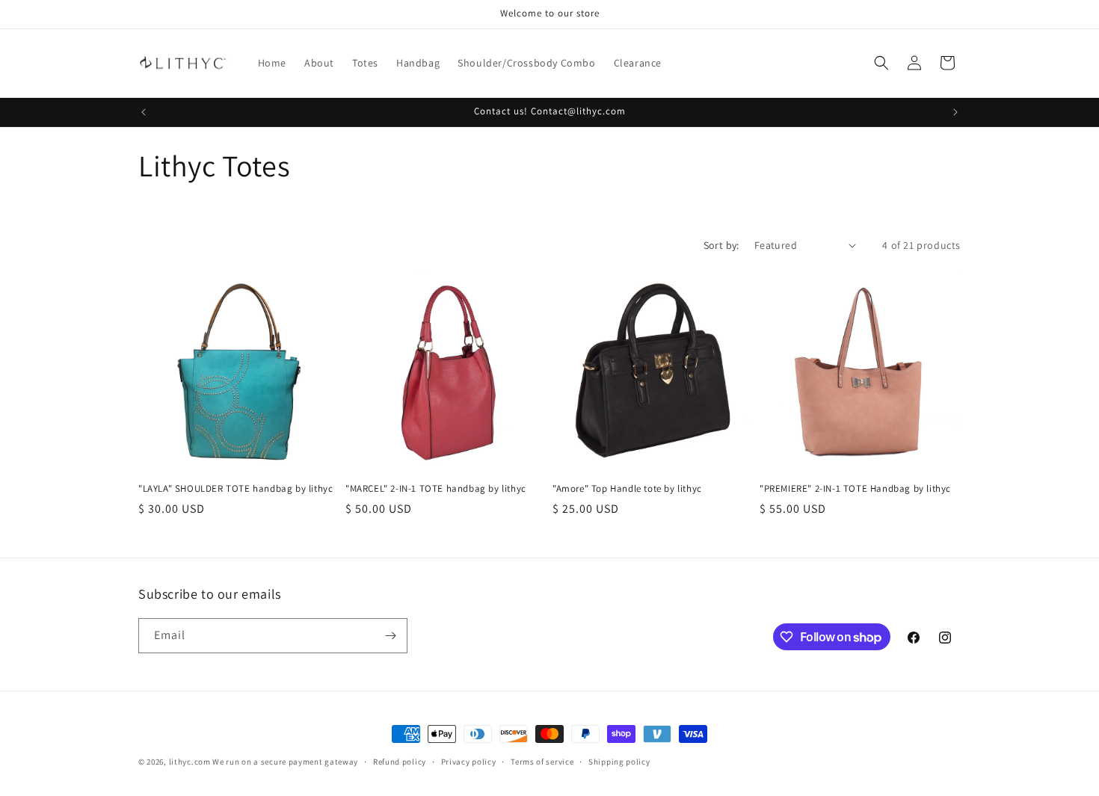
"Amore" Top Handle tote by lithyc (627, 489)
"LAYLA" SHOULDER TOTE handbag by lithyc (235, 489)
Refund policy (399, 761)
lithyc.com (190, 761)
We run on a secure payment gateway (285, 761)
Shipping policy (619, 761)
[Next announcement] (955, 112)
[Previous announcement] (143, 112)
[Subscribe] (390, 635)
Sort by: (721, 245)
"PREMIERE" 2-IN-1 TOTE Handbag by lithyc (855, 489)
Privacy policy (468, 761)
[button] (881, 62)
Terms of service (542, 761)
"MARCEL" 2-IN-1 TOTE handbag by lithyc (435, 489)
